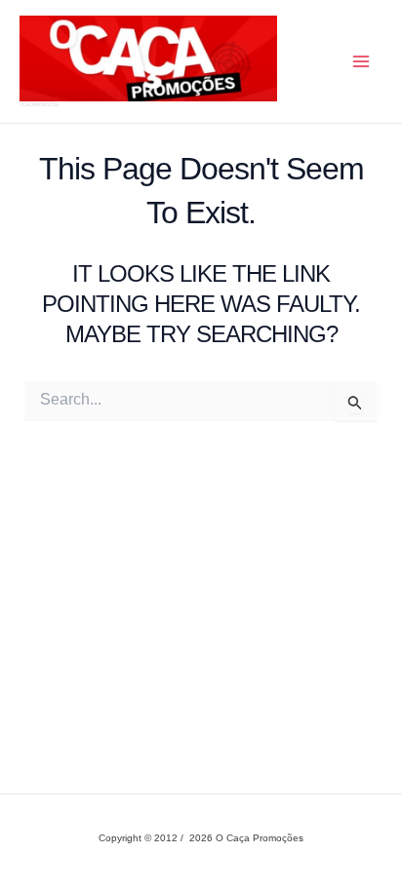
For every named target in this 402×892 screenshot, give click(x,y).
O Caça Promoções (39, 104)
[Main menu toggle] (361, 61)
